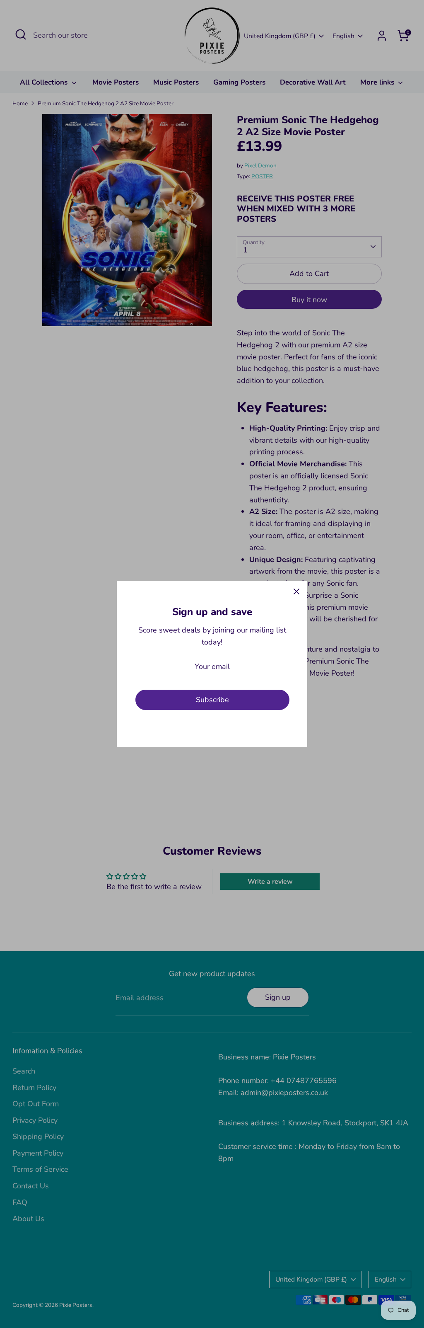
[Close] (296, 592)
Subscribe (212, 700)
